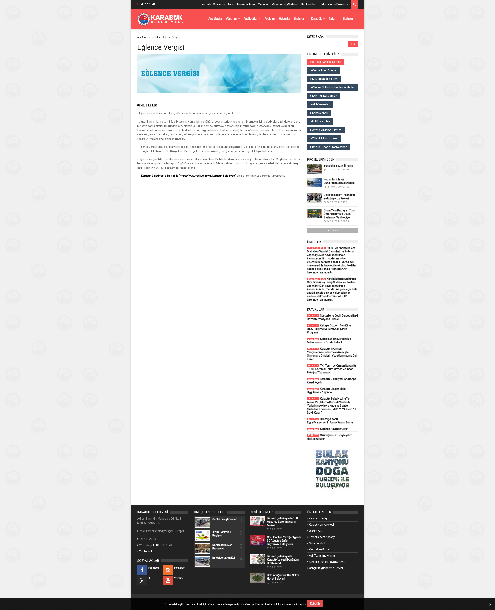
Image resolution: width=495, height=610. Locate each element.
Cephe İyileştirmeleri (224, 519)
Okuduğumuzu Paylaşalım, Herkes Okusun (330, 437)
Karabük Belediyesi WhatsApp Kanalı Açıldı (331, 380)
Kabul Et (315, 603)
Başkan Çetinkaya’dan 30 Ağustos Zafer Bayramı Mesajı (282, 522)
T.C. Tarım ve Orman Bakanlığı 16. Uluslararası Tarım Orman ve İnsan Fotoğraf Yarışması (331, 369)
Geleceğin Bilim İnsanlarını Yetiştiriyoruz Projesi (339, 196)
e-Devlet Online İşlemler (216, 4)
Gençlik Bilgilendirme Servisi (326, 568)
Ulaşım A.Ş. (316, 530)
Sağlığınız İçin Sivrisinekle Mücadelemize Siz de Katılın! (329, 340)
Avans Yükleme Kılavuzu (327, 130)
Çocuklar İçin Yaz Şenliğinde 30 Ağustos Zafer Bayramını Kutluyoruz (284, 541)
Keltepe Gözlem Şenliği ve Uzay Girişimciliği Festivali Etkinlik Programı (329, 329)
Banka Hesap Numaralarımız (329, 147)
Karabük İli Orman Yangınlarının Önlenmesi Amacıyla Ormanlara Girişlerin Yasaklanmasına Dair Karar (332, 354)
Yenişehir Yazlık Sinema (338, 165)
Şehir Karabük (317, 543)
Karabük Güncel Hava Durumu (327, 561)
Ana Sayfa (142, 37)
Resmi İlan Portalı (319, 549)
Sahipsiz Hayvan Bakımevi (222, 546)
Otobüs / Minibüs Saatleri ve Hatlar (333, 87)
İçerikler (155, 37)
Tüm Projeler (332, 230)
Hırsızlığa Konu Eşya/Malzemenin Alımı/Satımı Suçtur (330, 420)
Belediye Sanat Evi (223, 557)
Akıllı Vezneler (320, 104)
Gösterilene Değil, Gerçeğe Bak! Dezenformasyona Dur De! (332, 317)
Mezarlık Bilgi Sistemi (285, 4)
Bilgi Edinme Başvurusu (335, 4)
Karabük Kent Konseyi (322, 537)
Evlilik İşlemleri (321, 121)
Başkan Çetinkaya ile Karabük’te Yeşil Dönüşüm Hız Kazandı (283, 560)
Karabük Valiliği (318, 518)
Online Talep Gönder (324, 70)
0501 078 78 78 (162, 545)
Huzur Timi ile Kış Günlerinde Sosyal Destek (339, 181)
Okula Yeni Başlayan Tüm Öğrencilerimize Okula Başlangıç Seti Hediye (339, 214)
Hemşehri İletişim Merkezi (252, 4)
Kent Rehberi (309, 4)
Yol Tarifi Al (146, 551)
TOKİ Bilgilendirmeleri (325, 138)
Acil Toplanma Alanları (322, 555)
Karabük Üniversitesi (321, 524)
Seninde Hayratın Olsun (328, 428)
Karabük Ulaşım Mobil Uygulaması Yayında (326, 390)
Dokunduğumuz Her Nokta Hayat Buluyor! (283, 577)
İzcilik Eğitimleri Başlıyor (221, 533)
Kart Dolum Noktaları (324, 95)
